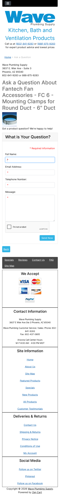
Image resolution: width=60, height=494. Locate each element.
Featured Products (30, 380)
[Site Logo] (30, 18)
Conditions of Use (30, 446)
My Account (30, 453)
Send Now (47, 237)
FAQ (51, 259)
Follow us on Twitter (30, 469)
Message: (10, 191)
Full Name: (11, 154)
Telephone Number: (16, 179)
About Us (30, 366)
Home (8, 57)
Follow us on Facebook (30, 483)
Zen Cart (37, 492)
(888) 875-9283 (46, 43)
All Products (30, 401)
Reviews (22, 259)
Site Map (9, 265)
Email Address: (13, 166)
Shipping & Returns (30, 432)
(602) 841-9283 (24, 43)
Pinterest (30, 476)
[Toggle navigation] (8, 3)
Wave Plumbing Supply (40, 488)
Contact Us (38, 259)
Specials (9, 259)
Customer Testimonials (30, 408)
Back (6, 249)
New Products (30, 394)
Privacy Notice (30, 439)
